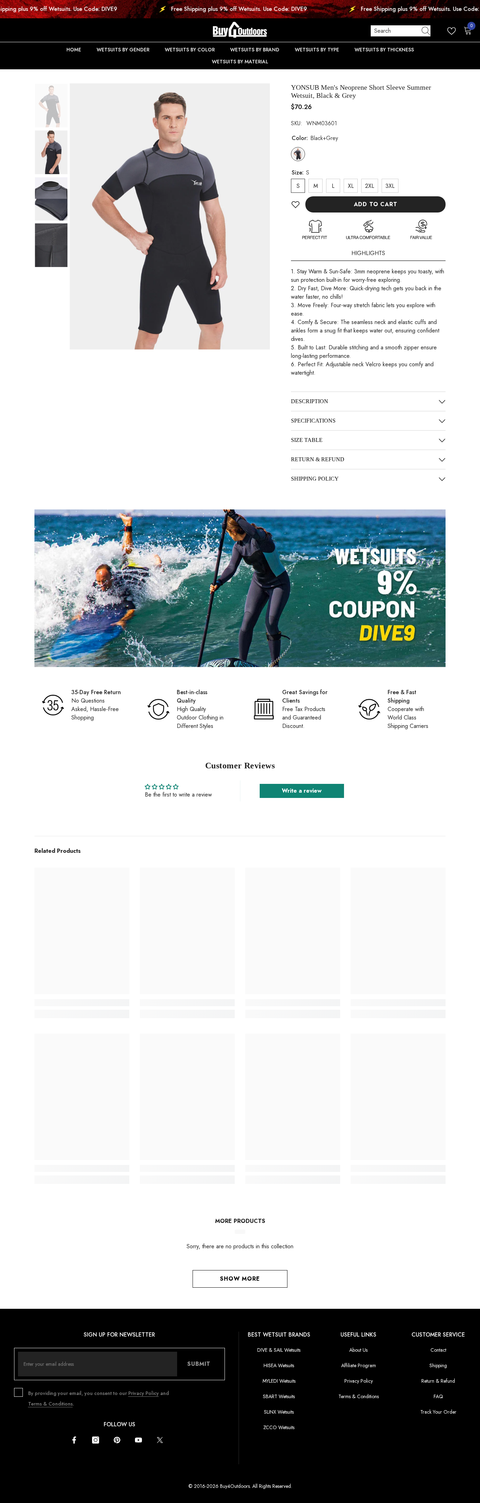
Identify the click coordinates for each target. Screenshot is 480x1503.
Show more (240, 1279)
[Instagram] (95, 1440)
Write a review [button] (302, 791)
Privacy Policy (143, 1393)
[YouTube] (138, 1440)
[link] (240, 588)
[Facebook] (74, 1440)
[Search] (400, 31)
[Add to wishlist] (295, 204)
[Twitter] (160, 1440)
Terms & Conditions (50, 1403)
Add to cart (375, 204)
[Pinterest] (117, 1440)
